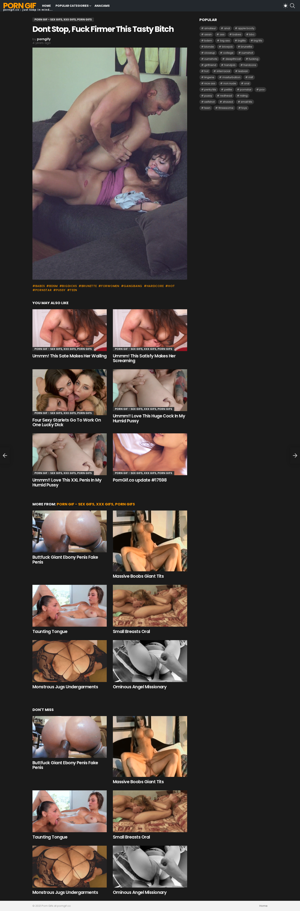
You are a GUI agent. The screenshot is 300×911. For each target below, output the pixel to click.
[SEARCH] (292, 6)
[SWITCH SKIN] (285, 6)
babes (40, 286)
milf (250, 77)
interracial (223, 71)
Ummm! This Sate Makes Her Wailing (69, 356)
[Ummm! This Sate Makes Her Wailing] (69, 330)
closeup (209, 53)
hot (171, 286)
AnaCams (102, 6)
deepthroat (233, 59)
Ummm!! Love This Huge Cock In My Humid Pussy (149, 418)
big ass (225, 40)
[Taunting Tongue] (69, 606)
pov (261, 89)
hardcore (155, 286)
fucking (253, 59)
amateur (210, 28)
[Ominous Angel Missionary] (150, 661)
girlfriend (210, 65)
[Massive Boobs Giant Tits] (150, 541)
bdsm (53, 286)
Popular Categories (72, 6)
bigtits (242, 40)
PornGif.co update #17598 (140, 480)
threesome (226, 108)
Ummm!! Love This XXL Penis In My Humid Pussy (66, 482)
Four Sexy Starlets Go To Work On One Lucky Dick (66, 422)
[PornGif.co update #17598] (150, 454)
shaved (228, 102)
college (228, 53)
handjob (230, 65)
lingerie (209, 77)
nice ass (209, 83)
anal (227, 28)
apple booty (246, 28)
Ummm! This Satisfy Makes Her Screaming (144, 358)
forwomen (110, 286)
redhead (226, 96)
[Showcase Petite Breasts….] (5, 455)
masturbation (231, 77)
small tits (246, 102)
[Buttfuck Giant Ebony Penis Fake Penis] (69, 531)
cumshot (247, 53)
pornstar (43, 290)
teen (73, 290)
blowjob (227, 47)
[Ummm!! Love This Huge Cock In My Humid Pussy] (150, 390)
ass (222, 34)
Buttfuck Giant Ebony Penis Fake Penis (65, 559)
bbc (251, 34)
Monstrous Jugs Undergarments (65, 687)
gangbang (133, 286)
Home (46, 6)
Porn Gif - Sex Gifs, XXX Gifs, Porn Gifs (63, 349)
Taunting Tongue (49, 631)
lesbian (243, 71)
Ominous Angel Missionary (140, 687)
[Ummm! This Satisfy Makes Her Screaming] (150, 330)
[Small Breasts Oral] (150, 606)
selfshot (209, 102)
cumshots (210, 59)
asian (208, 34)
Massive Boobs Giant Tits (138, 576)
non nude (229, 83)
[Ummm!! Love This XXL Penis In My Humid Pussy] (69, 454)
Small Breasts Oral (131, 631)
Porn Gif (19, 5)
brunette (89, 286)
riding (244, 96)
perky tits (210, 89)
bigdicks (69, 286)
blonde (209, 47)
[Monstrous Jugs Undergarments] (69, 661)
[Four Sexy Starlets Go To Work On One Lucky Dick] (69, 392)
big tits (258, 40)
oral (246, 83)
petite (228, 89)
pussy (60, 290)
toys (244, 108)
